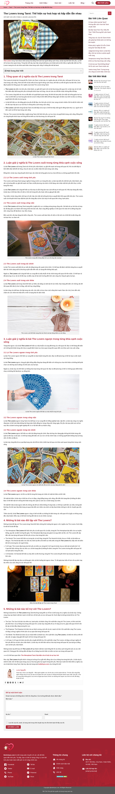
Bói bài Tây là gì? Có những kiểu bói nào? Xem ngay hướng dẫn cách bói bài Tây (102, 119)
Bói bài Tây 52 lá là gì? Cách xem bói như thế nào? (102, 81)
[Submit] (109, 13)
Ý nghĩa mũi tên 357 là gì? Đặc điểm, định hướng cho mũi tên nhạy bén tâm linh (102, 134)
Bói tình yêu (103, 3)
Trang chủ (29, 3)
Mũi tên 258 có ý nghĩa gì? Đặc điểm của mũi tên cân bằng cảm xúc (101, 148)
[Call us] (14, 773)
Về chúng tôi (60, 759)
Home (5, 7)
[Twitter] (18, 683)
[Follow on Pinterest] (36, 773)
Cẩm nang (59, 768)
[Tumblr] (15, 683)
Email (46, 714)
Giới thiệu (43, 3)
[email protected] (91, 771)
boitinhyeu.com (43, 664)
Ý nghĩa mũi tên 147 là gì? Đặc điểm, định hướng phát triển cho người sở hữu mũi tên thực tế (102, 97)
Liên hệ (71, 3)
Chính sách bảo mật (63, 764)
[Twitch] (23, 683)
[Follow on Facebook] (14, 765)
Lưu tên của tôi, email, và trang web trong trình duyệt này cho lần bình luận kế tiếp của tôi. (37, 722)
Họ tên (8, 714)
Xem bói (58, 3)
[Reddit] (10, 683)
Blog (82, 3)
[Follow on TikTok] (36, 765)
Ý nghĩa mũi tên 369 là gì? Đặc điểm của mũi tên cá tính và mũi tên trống (102, 141)
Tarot (10, 7)
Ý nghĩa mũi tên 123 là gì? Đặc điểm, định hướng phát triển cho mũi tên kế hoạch (102, 104)
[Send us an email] (36, 769)
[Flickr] (8, 683)
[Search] (93, 3)
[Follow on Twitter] (14, 769)
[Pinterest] (13, 683)
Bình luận (9, 699)
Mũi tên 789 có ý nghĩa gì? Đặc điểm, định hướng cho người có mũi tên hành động (102, 112)
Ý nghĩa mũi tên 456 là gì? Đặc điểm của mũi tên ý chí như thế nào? (102, 126)
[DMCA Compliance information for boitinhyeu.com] (61, 776)
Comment (97, 90)
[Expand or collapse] (81, 70)
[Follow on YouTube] (14, 777)
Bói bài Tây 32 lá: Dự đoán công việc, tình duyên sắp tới (102, 87)
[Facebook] (5, 683)
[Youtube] (20, 683)
